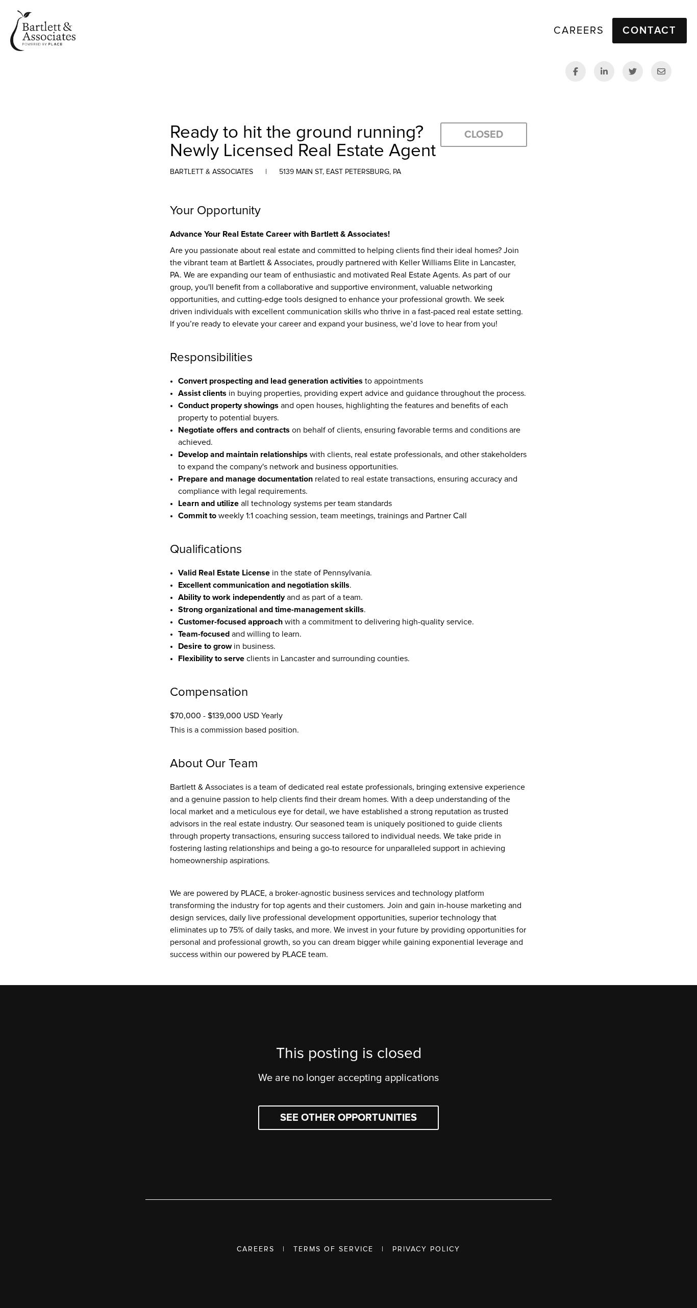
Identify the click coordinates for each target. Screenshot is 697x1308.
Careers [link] (579, 31)
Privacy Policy (426, 1249)
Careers (256, 1249)
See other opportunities (348, 1118)
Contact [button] (650, 31)
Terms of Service (333, 1249)
